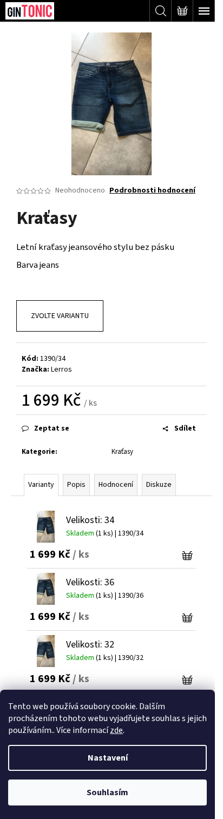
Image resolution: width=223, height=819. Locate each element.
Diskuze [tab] (159, 484)
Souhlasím (107, 792)
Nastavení (108, 758)
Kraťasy (122, 452)
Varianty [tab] (41, 484)
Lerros (61, 369)
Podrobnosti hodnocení (152, 191)
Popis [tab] (76, 484)
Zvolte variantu (60, 316)
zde (116, 730)
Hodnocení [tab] (116, 484)
